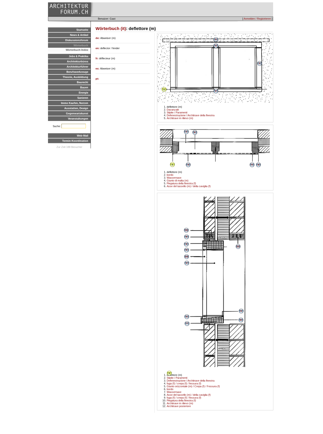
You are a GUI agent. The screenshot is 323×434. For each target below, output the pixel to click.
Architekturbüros (77, 61)
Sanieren (82, 97)
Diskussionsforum (76, 40)
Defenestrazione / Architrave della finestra (190, 115)
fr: (97, 58)
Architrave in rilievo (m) (180, 118)
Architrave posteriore (179, 406)
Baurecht (82, 82)
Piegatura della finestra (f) (181, 183)
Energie (83, 92)
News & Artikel (79, 35)
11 (186, 230)
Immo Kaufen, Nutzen (74, 103)
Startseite (82, 29)
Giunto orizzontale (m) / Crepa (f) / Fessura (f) (193, 386)
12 (238, 246)
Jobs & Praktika (78, 56)
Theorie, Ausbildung (75, 77)
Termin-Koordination (75, 140)
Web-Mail (82, 135)
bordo (170, 174)
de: (98, 38)
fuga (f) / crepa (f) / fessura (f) (184, 383)
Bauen (84, 87)
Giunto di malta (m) (177, 180)
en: (98, 48)
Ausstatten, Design (76, 108)
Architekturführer (77, 66)
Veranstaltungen (78, 118)
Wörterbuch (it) (111, 28)
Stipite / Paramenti (177, 112)
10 (186, 256)
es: (98, 68)
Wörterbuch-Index (77, 49)
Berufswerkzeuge (77, 71)
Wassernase (174, 177)
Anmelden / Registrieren (257, 18)
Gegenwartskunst (77, 113)
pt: (97, 78)
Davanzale (173, 109)
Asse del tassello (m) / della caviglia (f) (189, 186)
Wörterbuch (81, 45)
